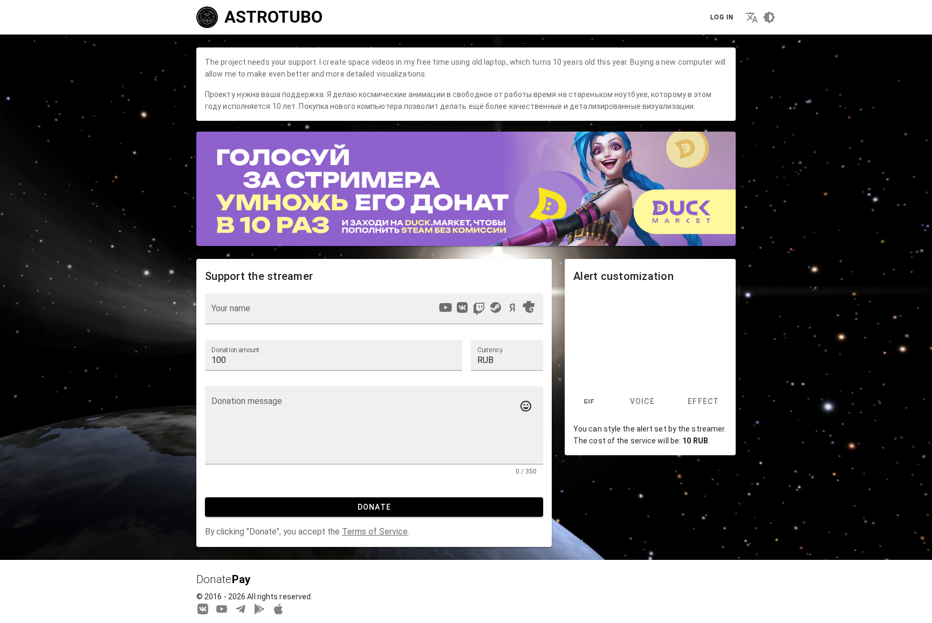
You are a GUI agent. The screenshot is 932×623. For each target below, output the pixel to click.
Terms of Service (375, 531)
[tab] (589, 402)
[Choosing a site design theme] (769, 17)
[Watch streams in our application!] (278, 608)
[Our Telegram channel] (240, 608)
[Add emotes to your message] (526, 406)
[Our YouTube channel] (221, 608)
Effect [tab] (703, 402)
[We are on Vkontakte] (202, 608)
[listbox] (486, 309)
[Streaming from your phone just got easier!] (259, 608)
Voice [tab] (641, 402)
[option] (445, 307)
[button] (507, 355)
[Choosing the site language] (751, 17)
